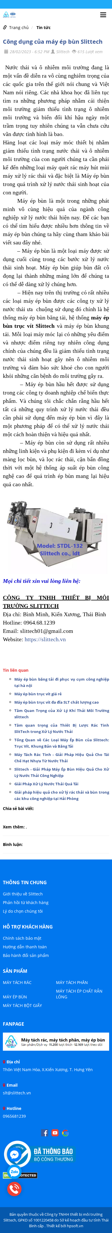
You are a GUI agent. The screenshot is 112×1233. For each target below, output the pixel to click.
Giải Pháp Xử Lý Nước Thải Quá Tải (46, 783)
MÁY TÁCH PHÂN (72, 982)
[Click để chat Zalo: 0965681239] (14, 1172)
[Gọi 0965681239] (14, 1189)
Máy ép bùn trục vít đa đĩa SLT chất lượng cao (56, 702)
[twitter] (65, 1132)
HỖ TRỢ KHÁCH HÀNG (28, 927)
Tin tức (43, 27)
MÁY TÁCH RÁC (17, 982)
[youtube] (55, 1132)
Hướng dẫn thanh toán (25, 946)
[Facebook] (56, 1043)
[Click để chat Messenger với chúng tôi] (14, 1154)
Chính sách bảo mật (22, 938)
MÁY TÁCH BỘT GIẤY (22, 1005)
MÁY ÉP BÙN (15, 997)
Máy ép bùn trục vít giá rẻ (38, 693)
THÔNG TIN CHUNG (25, 882)
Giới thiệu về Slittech (23, 894)
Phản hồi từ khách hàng (26, 902)
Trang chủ (19, 27)
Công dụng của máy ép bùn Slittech (53, 41)
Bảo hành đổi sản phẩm (26, 955)
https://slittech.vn (45, 639)
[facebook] (44, 1132)
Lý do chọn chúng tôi (23, 911)
